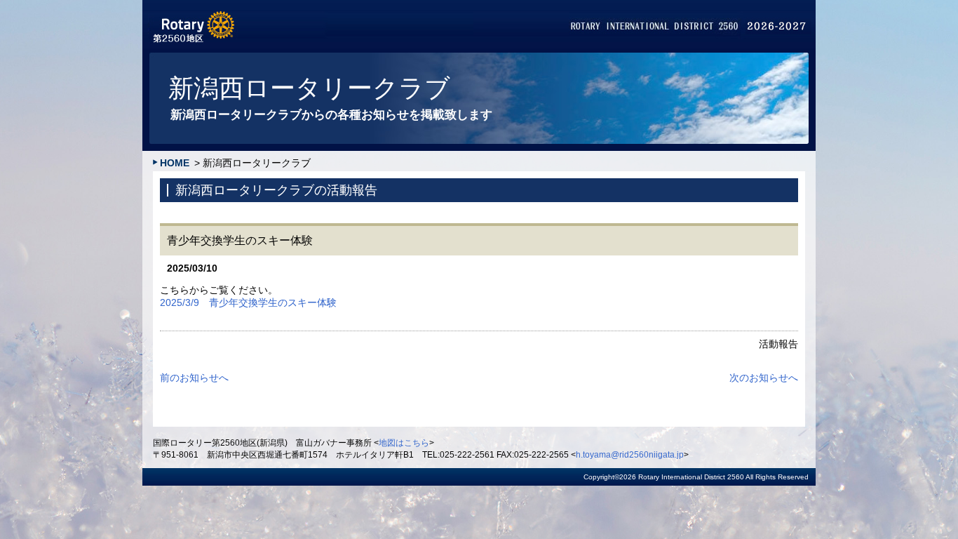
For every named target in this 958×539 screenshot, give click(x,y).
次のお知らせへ (763, 377)
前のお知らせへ (194, 377)
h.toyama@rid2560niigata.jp (630, 455)
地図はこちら (404, 443)
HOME (174, 163)
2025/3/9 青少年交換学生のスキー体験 (248, 302)
